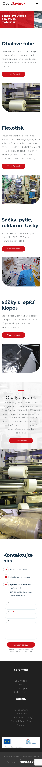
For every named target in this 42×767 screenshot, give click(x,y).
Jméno (11, 603)
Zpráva (11, 621)
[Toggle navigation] (37, 3)
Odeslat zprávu (21, 645)
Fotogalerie (21, 714)
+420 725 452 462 (18, 569)
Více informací (13, 74)
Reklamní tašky (21, 692)
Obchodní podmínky (21, 721)
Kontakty (21, 725)
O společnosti (21, 710)
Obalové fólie (21, 681)
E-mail (11, 612)
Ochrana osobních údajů (21, 717)
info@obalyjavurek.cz (20, 577)
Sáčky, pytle (21, 688)
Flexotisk (21, 684)
